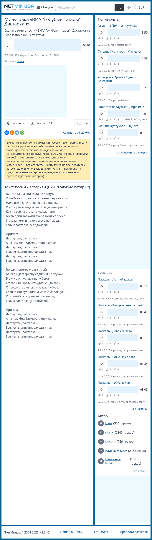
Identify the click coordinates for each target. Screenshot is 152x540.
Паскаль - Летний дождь (112, 279)
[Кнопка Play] (7, 45)
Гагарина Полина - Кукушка (115, 25)
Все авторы (137, 471)
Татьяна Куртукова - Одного (115, 126)
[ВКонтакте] (6, 132)
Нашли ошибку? (70, 532)
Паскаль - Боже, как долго (113, 357)
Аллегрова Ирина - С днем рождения (114, 79)
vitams (107, 432)
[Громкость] (126, 7)
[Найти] (119, 7)
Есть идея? (100, 532)
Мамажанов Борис (110, 461)
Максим (108, 441)
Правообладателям (131, 532)
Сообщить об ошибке (74, 132)
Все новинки (137, 409)
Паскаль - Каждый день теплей (117, 305)
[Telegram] (17, 132)
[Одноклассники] (12, 132)
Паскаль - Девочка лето (112, 331)
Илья (20, 61)
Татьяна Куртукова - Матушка (116, 51)
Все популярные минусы (129, 152)
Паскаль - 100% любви (111, 383)
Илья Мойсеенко (113, 450)
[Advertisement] (35, 91)
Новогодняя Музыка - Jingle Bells (118, 107)
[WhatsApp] (22, 132)
